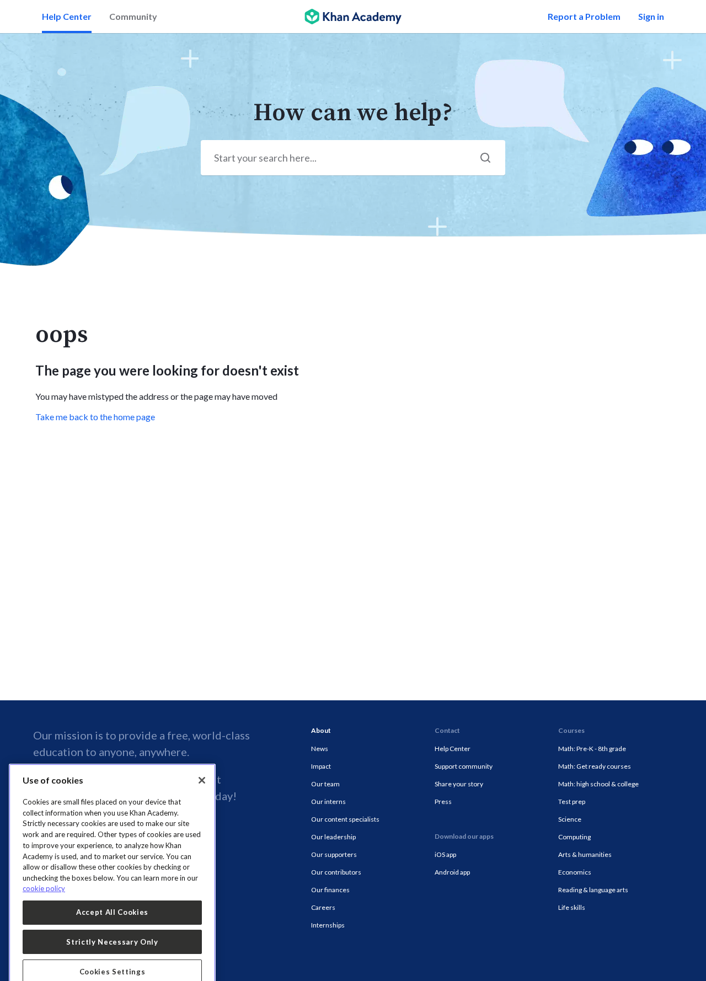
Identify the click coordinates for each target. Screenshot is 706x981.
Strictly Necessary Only (112, 908)
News (319, 748)
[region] (112, 851)
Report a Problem (584, 16)
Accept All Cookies (112, 878)
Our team (325, 784)
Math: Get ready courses (594, 766)
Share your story (459, 784)
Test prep (571, 801)
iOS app (445, 854)
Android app (452, 872)
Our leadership (333, 837)
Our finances (330, 890)
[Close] (202, 747)
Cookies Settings (112, 938)
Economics (574, 872)
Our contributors (336, 872)
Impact (321, 766)
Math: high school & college (598, 784)
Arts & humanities (585, 854)
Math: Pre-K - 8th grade (592, 748)
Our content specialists (345, 819)
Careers (323, 907)
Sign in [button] (651, 16)
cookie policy (44, 854)
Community (133, 16)
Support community (464, 766)
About (321, 730)
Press (443, 801)
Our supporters (334, 854)
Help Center (67, 16)
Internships (328, 925)
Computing (574, 837)
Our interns (328, 801)
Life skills (571, 907)
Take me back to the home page (95, 416)
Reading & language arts (593, 890)
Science (569, 819)
